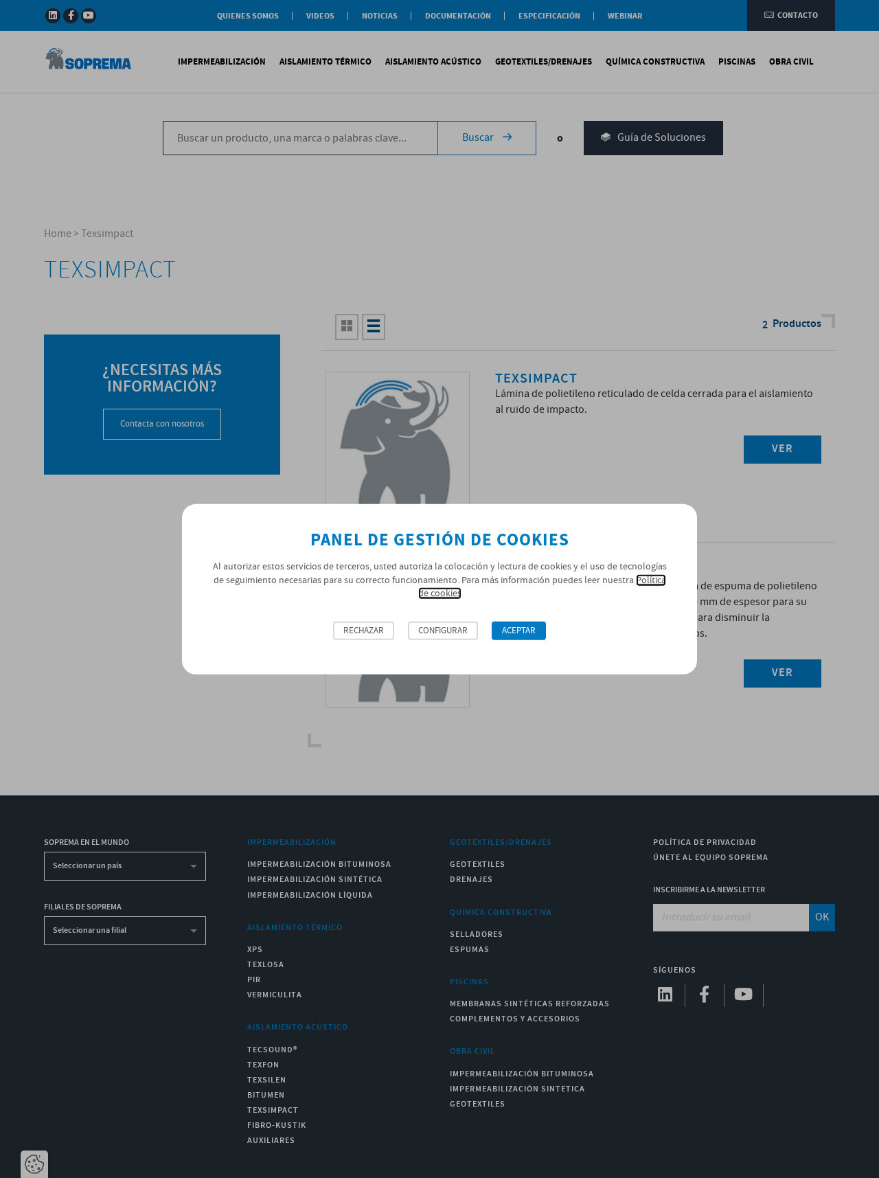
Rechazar (363, 631)
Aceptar (519, 631)
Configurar (443, 631)
